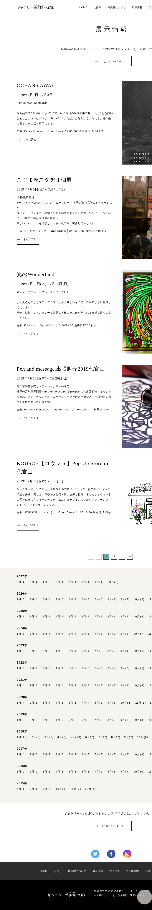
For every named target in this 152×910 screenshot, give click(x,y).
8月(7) (112, 668)
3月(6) (47, 616)
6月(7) (90, 737)
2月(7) (34, 633)
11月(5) (140, 702)
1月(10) (22, 737)
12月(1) (90, 789)
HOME (83, 7)
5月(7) (73, 599)
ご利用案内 (132, 871)
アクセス (114, 871)
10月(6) (139, 616)
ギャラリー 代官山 (35, 6)
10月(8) (142, 737)
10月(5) (139, 599)
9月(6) (125, 633)
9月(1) (99, 582)
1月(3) (21, 599)
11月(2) (75, 789)
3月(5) (47, 651)
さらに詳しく (31, 139)
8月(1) (86, 582)
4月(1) (60, 702)
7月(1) (73, 582)
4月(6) (60, 616)
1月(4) (21, 685)
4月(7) (60, 633)
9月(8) (125, 668)
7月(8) (99, 633)
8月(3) (112, 616)
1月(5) (21, 633)
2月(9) (34, 616)
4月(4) (60, 668)
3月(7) (47, 633)
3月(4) (34, 582)
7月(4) (86, 702)
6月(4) (86, 599)
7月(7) (103, 737)
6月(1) (60, 582)
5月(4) (73, 651)
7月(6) (99, 599)
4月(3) (47, 582)
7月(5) (99, 651)
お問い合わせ (113, 826)
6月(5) (86, 668)
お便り (97, 7)
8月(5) (112, 633)
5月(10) (76, 737)
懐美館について (117, 7)
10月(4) (139, 685)
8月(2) (112, 599)
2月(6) (36, 737)
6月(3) (86, 633)
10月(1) (113, 582)
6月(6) (86, 616)
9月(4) (125, 599)
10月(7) (139, 633)
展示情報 (137, 7)
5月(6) (73, 668)
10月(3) (139, 720)
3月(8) (47, 668)
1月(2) (21, 771)
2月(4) (21, 582)
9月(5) (125, 616)
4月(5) (60, 599)
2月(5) (34, 651)
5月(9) (73, 754)
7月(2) (99, 771)
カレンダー (113, 61)
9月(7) (128, 737)
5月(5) (73, 616)
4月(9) (60, 720)
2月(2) (34, 771)
